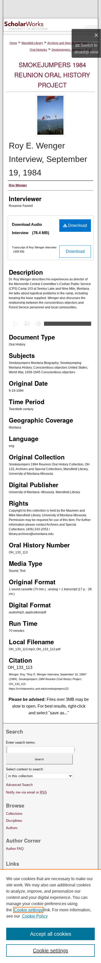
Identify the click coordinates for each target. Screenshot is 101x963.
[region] (50, 916)
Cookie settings (28, 910)
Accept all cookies (50, 934)
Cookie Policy (35, 916)
